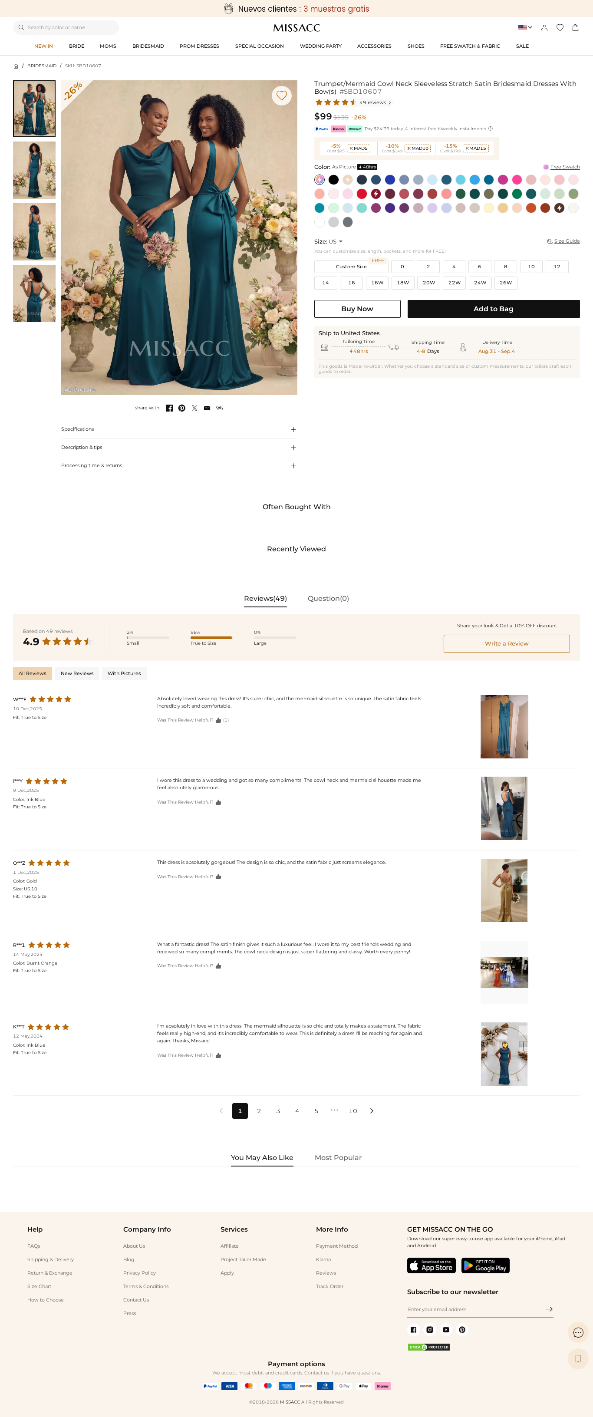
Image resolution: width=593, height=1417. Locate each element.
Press (129, 1313)
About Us (134, 1246)
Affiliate (230, 1246)
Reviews (326, 1273)
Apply (227, 1273)
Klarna (323, 1259)
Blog (129, 1259)
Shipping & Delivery (50, 1259)
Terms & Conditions (145, 1286)
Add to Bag (494, 308)
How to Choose (45, 1300)
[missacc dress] (296, 8)
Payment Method (337, 1246)
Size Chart (39, 1286)
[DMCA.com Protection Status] (429, 1350)
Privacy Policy (139, 1273)
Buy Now (357, 308)
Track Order (329, 1286)
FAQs (33, 1246)
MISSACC (290, 1402)
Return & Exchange (49, 1273)
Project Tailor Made (243, 1259)
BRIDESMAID (41, 65)
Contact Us (136, 1300)
